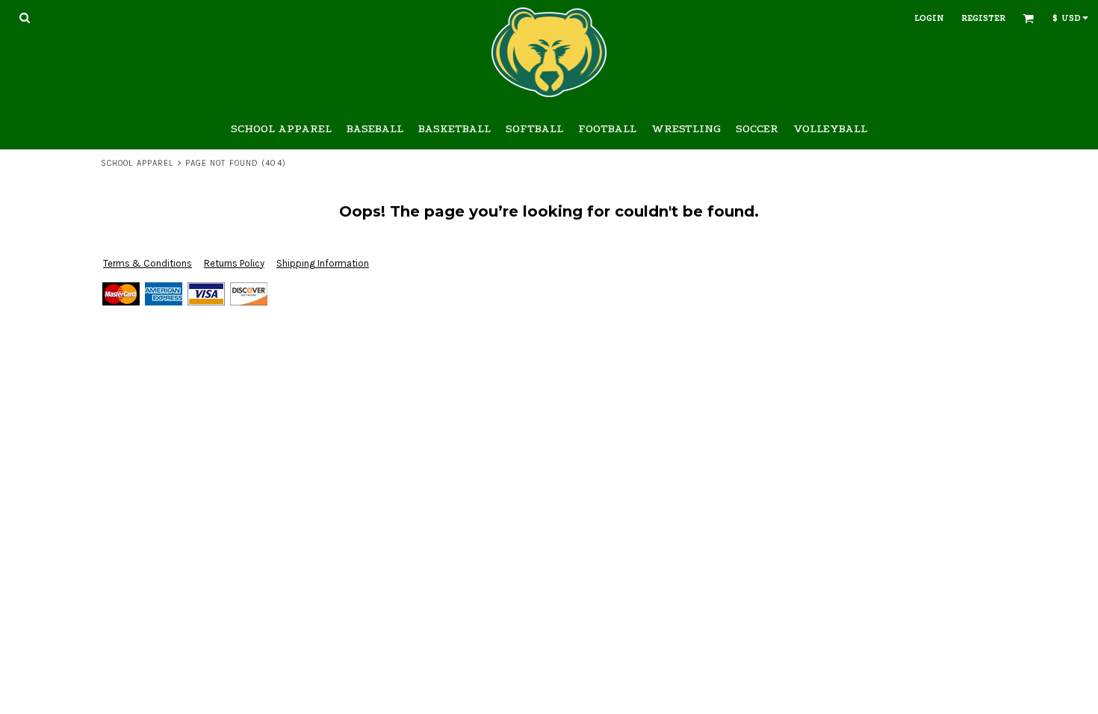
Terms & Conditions (147, 263)
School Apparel (137, 163)
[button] (24, 17)
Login (929, 18)
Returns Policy (234, 263)
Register (983, 18)
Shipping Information (322, 263)
